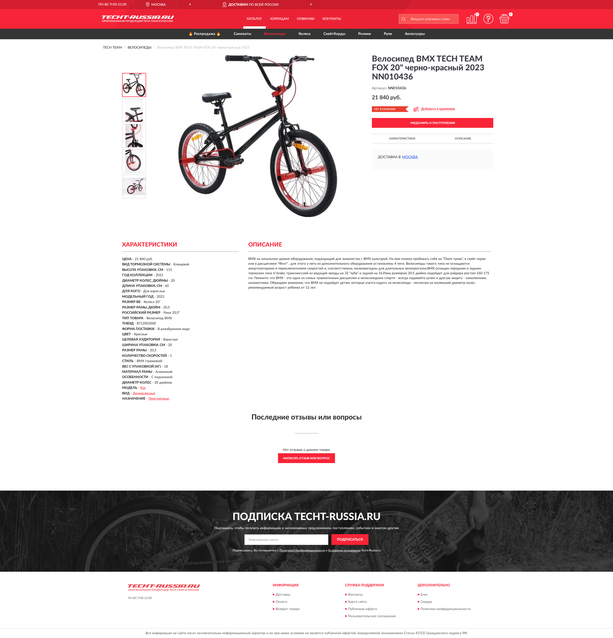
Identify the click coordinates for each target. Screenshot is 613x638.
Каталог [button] (254, 19)
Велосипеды (275, 34)
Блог (424, 594)
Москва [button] (410, 157)
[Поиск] (403, 19)
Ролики (364, 34)
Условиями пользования (344, 550)
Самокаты (242, 34)
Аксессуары (415, 34)
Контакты (332, 19)
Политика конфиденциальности (445, 609)
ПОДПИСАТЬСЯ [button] (350, 539)
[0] (504, 19)
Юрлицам (279, 19)
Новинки (305, 19)
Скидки (426, 602)
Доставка (283, 594)
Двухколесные (144, 393)
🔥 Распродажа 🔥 (204, 34)
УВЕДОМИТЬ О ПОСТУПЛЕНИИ (432, 123)
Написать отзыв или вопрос (306, 458)
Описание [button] (463, 138)
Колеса (305, 34)
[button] (488, 19)
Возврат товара (288, 609)
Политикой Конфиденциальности (302, 550)
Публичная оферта (362, 609)
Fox (143, 388)
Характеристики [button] (402, 138)
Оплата (281, 602)
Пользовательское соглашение (372, 616)
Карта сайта (357, 602)
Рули (388, 34)
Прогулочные (158, 398)
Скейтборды (334, 34)
